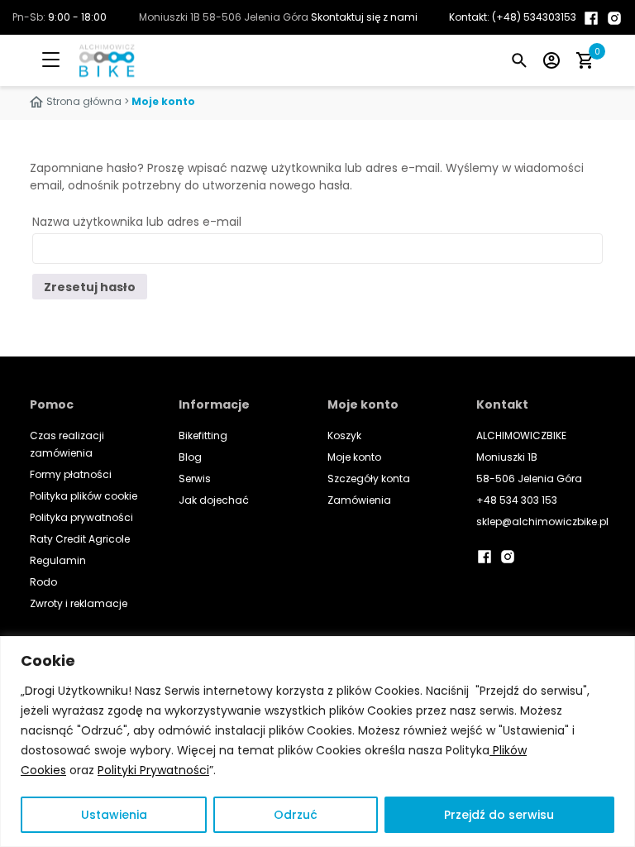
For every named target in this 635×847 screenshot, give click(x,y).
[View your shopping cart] (584, 60)
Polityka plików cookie (83, 496)
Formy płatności (71, 474)
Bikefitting (203, 435)
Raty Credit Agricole (80, 539)
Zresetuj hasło (90, 287)
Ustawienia (114, 814)
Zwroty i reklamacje (78, 603)
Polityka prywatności (81, 517)
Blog (190, 457)
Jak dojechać (214, 500)
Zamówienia (359, 500)
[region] (317, 741)
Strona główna (84, 101)
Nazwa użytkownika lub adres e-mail (136, 221)
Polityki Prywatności (153, 770)
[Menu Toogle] (63, 60)
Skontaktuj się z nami (364, 17)
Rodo (43, 582)
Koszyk (344, 435)
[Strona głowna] (90, 60)
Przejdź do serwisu (499, 814)
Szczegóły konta (368, 478)
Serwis (195, 478)
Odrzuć (296, 814)
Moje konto (354, 457)
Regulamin (58, 560)
